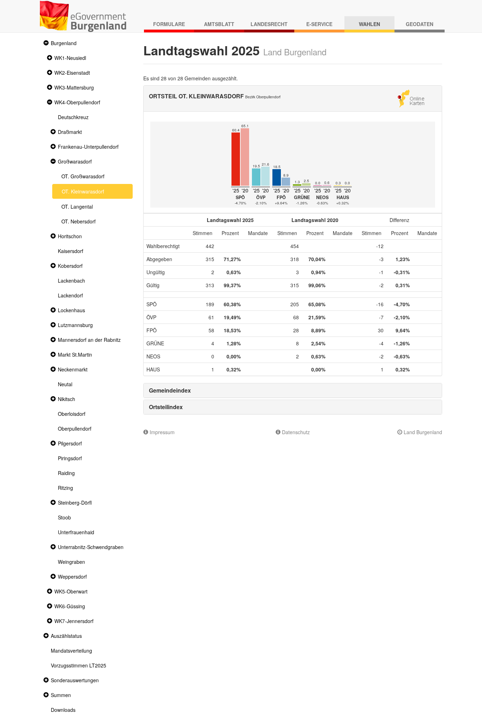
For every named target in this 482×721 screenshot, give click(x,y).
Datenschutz (295, 432)
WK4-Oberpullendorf (77, 102)
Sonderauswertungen (75, 680)
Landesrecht (269, 23)
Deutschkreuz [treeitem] (73, 117)
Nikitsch (66, 398)
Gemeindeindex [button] (170, 390)
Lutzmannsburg (75, 324)
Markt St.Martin (75, 354)
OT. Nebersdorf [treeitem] (78, 221)
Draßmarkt (70, 131)
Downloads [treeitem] (63, 709)
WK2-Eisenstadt (72, 72)
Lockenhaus (71, 310)
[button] (45, 43)
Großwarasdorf (75, 161)
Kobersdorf (70, 265)
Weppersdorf (72, 576)
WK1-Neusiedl (70, 57)
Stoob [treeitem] (64, 517)
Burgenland (64, 43)
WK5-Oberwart (71, 591)
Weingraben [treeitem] (71, 561)
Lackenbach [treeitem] (71, 280)
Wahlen (369, 23)
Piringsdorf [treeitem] (70, 458)
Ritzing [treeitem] (65, 487)
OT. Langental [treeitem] (77, 206)
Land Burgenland (422, 432)
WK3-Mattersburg (74, 87)
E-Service (319, 23)
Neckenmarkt (73, 369)
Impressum (161, 432)
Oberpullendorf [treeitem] (74, 428)
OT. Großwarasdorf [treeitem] (82, 176)
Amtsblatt (219, 23)
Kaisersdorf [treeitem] (70, 250)
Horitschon (70, 236)
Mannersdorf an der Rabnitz (89, 339)
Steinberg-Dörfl (75, 502)
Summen (61, 694)
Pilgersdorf (70, 443)
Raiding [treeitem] (66, 472)
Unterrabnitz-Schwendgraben (90, 546)
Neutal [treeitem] (65, 384)
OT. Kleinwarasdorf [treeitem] (83, 191)
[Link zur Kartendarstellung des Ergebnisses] (410, 97)
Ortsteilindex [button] (166, 407)
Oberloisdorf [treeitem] (71, 413)
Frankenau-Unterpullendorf (88, 146)
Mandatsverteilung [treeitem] (71, 650)
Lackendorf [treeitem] (70, 295)
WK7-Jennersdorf (74, 620)
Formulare (169, 23)
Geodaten (419, 23)
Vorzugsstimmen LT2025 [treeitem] (78, 665)
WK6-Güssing (69, 606)
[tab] (293, 390)
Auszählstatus (66, 635)
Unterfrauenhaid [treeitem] (76, 532)
